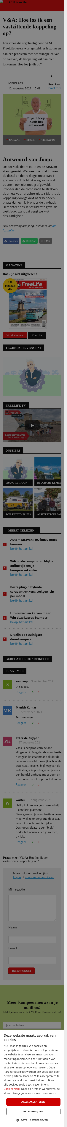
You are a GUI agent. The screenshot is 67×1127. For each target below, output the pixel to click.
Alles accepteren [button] (33, 1101)
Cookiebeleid (12, 1089)
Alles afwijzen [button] (33, 1111)
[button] (32, 1120)
